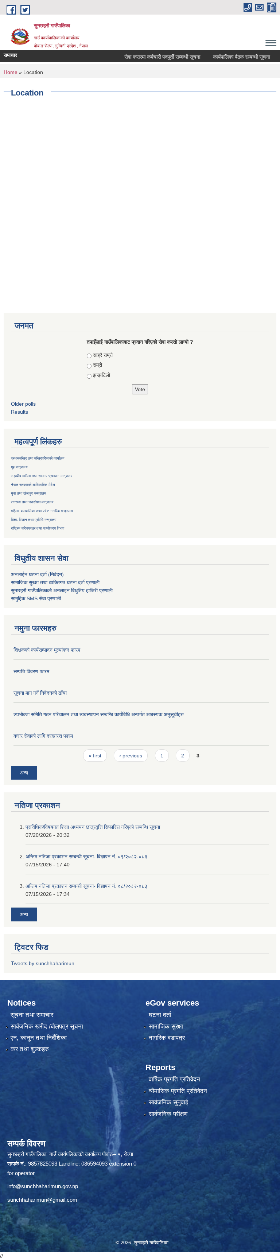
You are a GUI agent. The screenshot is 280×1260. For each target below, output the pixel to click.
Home (11, 72)
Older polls (23, 404)
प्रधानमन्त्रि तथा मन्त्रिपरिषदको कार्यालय (38, 458)
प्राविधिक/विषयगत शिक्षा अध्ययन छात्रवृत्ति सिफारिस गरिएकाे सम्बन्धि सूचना (93, 827)
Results (19, 412)
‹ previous (130, 755)
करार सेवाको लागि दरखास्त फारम (43, 736)
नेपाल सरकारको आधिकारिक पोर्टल (33, 485)
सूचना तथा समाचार (32, 1014)
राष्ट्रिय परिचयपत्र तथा (26, 528)
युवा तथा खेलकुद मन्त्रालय (28, 493)
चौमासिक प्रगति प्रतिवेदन (178, 1091)
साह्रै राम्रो (103, 355)
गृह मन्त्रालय (19, 467)
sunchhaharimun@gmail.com (42, 1200)
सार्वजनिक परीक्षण (168, 1114)
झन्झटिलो (101, 375)
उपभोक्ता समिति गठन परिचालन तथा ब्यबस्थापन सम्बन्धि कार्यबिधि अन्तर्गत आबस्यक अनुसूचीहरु (98, 714)
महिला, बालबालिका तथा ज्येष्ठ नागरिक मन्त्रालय (42, 511)
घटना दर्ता (160, 1014)
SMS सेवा (36, 598)
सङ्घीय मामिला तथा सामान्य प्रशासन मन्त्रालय (42, 476)
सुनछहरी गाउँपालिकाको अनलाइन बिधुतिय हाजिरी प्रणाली (62, 590)
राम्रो (97, 365)
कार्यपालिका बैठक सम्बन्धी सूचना (227, 57)
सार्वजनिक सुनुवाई (168, 1102)
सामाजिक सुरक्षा (166, 1026)
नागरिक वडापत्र (167, 1037)
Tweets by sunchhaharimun (42, 963)
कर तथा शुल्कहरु (30, 1049)
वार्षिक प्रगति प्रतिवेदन (174, 1079)
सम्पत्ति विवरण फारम (31, 671)
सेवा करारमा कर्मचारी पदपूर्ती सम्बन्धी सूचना (148, 57)
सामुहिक (19, 598)
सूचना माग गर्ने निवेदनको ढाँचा (40, 693)
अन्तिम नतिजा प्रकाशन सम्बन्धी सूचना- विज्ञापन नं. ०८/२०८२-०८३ (86, 886)
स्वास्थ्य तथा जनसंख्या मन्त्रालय (32, 502)
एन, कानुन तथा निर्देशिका (39, 1037)
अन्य (24, 773)
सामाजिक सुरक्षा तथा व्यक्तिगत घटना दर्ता (48, 582)
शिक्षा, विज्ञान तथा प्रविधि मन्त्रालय (34, 520)
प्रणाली (93, 582)
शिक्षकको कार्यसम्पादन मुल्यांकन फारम (46, 650)
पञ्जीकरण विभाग (53, 528)
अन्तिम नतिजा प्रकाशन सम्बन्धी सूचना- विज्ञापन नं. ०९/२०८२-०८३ (86, 856)
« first (95, 755)
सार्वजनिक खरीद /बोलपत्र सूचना (47, 1026)
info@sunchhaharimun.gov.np (42, 1186)
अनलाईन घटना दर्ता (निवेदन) (37, 574)
